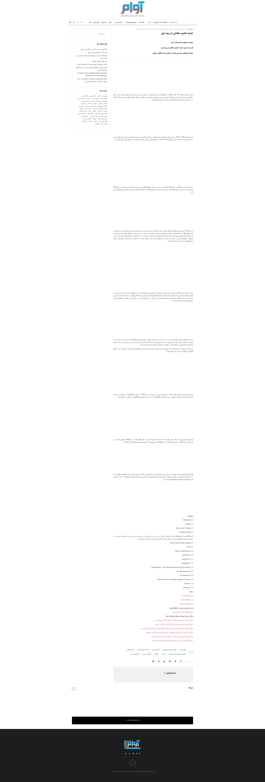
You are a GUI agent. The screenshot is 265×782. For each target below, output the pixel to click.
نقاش (156, 654)
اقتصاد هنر (141, 22)
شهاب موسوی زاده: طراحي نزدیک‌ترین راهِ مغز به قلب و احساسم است (167, 695)
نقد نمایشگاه (82, 111)
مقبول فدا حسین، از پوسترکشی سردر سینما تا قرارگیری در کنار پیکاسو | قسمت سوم (167, 628)
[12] (136, 439)
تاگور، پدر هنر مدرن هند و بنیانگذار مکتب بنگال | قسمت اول (174, 620)
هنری (94, 121)
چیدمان (89, 121)
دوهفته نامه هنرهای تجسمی (98, 101)
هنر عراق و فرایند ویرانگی (99, 61)
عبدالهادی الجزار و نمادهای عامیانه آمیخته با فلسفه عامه (107, 695)
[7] (178, 298)
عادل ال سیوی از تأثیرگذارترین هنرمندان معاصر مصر (109, 704)
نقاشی (104, 111)
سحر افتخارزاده (85, 101)
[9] (134, 349)
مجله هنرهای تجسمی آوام (177, 654)
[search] (77, 34)
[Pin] (169, 661)
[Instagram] (81, 22)
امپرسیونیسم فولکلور (169, 650)
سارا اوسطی (190, 29)
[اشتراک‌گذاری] (180, 661)
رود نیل (158, 536)
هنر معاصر (84, 116)
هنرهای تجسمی (102, 121)
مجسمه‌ (81, 106)
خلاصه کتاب (80, 99)
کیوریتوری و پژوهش (131, 22)
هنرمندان (160, 29)
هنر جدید (91, 116)
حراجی (87, 99)
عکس (104, 106)
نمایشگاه (90, 114)
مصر (114, 536)
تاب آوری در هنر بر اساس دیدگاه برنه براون (94, 49)
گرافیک (97, 124)
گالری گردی (96, 22)
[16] (168, 477)
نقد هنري (103, 114)
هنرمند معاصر (86, 119)
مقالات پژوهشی (168, 29)
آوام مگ (182, 650)
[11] (152, 397)
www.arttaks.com (187, 600)
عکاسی (88, 104)
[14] (168, 442)
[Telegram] (133, 753)
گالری (110, 22)
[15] (132, 442)
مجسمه (93, 106)
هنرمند (94, 119)
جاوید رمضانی (94, 99)
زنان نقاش (130, 650)
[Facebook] (139, 753)
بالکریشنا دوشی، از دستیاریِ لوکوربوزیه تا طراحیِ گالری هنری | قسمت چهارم (169, 632)
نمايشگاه (104, 22)
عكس (94, 104)
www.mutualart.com (186, 604)
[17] (149, 477)
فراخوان (99, 106)
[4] (118, 190)
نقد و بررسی (119, 22)
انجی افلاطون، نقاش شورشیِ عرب (182, 612)
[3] (155, 100)
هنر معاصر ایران (102, 119)
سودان (136, 536)
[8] (132, 340)
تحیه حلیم (155, 650)
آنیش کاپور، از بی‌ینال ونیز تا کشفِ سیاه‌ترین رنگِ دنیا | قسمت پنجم (172, 636)
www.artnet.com (187, 596)
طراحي (104, 104)
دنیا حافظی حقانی (142, 650)
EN (90, 22)
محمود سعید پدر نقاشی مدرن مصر (176, 704)
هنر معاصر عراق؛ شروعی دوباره (97, 52)
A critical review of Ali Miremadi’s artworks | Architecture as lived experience (92, 74)
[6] (151, 295)
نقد (89, 111)
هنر (105, 116)
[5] (157, 293)
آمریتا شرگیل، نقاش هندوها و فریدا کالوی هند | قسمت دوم (174, 624)
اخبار (150, 22)
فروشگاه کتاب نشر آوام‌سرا (160, 22)
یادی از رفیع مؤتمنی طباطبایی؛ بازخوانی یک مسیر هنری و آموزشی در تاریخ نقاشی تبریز (92, 80)
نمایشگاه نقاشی (81, 114)
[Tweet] (175, 661)
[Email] (159, 661)
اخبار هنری (92, 96)
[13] (189, 442)
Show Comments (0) (133, 720)
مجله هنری (88, 109)
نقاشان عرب (134, 654)
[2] (161, 95)
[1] (185, 95)
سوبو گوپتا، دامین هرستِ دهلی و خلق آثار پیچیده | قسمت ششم (172, 640)
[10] (122, 349)
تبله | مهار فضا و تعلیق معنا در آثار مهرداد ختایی (92, 64)
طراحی (99, 104)
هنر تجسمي (99, 116)
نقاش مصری (146, 654)
